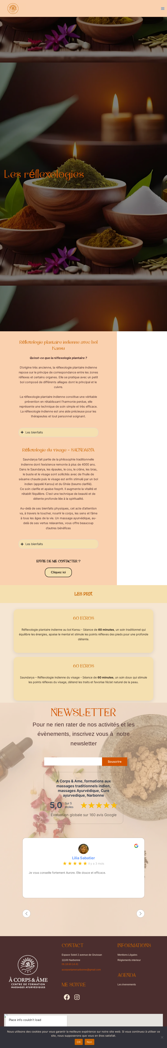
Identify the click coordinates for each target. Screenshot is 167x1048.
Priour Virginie (83, 858)
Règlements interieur (129, 960)
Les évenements (127, 984)
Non (89, 1042)
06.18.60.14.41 (70, 964)
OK (79, 1042)
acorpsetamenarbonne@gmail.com (81, 969)
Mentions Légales (127, 954)
